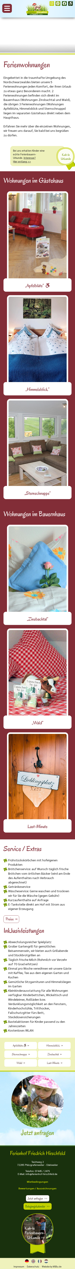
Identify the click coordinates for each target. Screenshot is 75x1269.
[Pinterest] (57, 3)
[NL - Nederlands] (46, 1261)
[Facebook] (64, 3)
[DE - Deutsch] (27, 1261)
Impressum (19, 1266)
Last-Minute (54, 1063)
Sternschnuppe (20, 1054)
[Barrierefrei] (70, 3)
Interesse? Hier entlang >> (24, 159)
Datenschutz (33, 1266)
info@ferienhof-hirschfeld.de (41, 1173)
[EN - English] (33, 1261)
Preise (11, 919)
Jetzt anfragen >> (37, 1198)
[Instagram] (52, 3)
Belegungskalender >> (37, 1206)
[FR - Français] (40, 1261)
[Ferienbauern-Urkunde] (37, 1233)
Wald (21, 1063)
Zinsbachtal (54, 1054)
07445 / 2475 (42, 1170)
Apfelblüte (21, 1045)
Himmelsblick (54, 1045)
